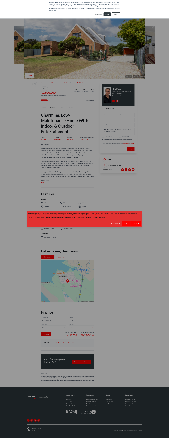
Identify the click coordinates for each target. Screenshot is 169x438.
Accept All (136, 223)
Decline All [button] (115, 14)
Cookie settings (115, 223)
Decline (126, 223)
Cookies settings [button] (98, 14)
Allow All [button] (107, 14)
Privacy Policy (98, 214)
